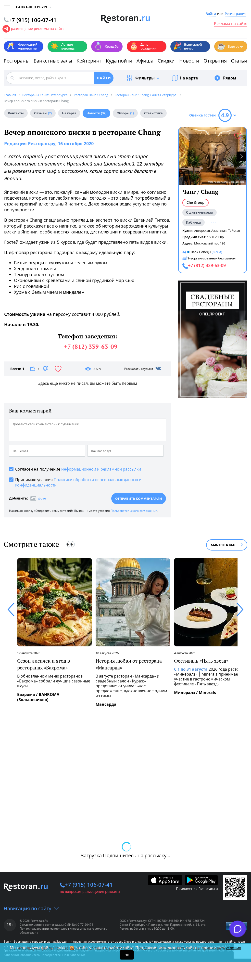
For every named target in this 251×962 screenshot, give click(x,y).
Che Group (195, 202)
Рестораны (16, 60)
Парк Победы (201, 252)
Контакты (16, 113)
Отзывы (43, 113)
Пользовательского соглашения (134, 511)
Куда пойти (119, 60)
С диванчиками (199, 212)
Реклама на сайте (230, 23)
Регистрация (235, 14)
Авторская (202, 230)
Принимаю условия (78, 482)
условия (233, 947)
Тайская (234, 230)
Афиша (145, 60)
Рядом (229, 78)
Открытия (215, 60)
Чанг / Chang (200, 191)
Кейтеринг (89, 60)
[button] (241, 156)
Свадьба (106, 46)
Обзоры (125, 113)
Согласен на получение (78, 469)
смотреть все (223, 544)
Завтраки (230, 46)
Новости (189, 60)
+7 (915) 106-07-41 (89, 884)
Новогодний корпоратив (22, 46)
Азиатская (218, 230)
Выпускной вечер (187, 46)
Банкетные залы (53, 60)
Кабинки (193, 222)
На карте (189, 78)
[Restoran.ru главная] (125, 19)
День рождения (142, 46)
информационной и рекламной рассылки (101, 469)
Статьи (239, 60)
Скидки (166, 60)
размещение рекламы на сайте (37, 28)
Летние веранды (62, 46)
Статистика (153, 113)
